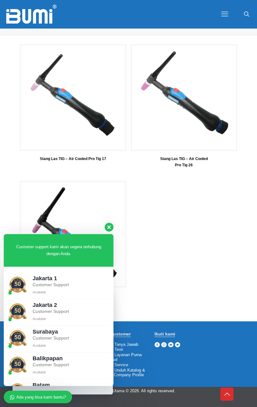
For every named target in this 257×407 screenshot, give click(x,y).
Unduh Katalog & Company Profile (127, 373)
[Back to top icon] (226, 394)
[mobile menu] (224, 14)
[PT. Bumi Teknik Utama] (31, 14)
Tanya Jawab (126, 344)
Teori (118, 349)
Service (121, 364)
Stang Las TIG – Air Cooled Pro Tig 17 (73, 159)
